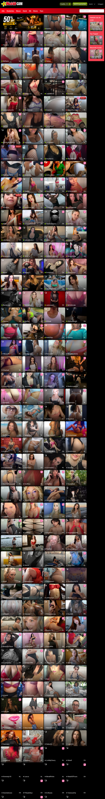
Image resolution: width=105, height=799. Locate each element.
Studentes (10, 11)
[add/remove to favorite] (45, 16)
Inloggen (100, 4)
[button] (92, 4)
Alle (3, 11)
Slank (25, 11)
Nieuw (18, 11)
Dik (30, 11)
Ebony (35, 11)
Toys (41, 11)
